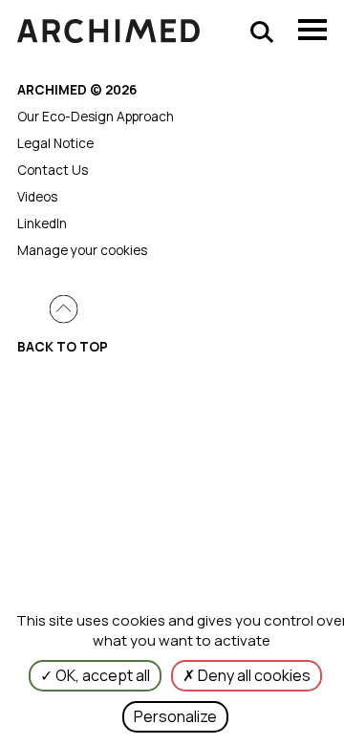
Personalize (175, 716)
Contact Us (52, 170)
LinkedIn (42, 223)
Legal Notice (55, 143)
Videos (37, 196)
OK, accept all (101, 675)
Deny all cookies (253, 675)
